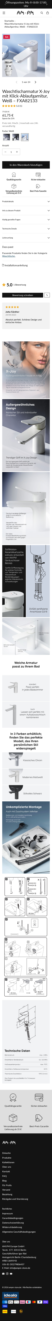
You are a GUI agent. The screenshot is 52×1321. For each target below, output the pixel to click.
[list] (26, 55)
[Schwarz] (15, 137)
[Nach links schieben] (5, 4)
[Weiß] (25, 137)
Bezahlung (7, 1194)
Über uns (6, 1166)
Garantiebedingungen (12, 1218)
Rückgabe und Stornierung (15, 1199)
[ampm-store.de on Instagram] (7, 1274)
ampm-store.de (15, 1287)
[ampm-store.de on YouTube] (11, 1274)
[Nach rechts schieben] (47, 4)
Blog (4, 1180)
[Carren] (48, 13)
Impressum (7, 1213)
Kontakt (6, 1171)
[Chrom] (6, 137)
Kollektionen (8, 1162)
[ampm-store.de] (25, 13)
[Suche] (42, 13)
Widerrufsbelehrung (12, 1227)
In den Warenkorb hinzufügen (26, 164)
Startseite (9, 20)
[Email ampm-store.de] (3, 1274)
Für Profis (7, 1185)
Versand (6, 1189)
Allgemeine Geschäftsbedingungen (19, 1231)
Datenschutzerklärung (13, 1222)
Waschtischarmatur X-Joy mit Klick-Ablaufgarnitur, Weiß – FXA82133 (22, 25)
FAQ (4, 1176)
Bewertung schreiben (22, 295)
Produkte (6, 1157)
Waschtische (8, 256)
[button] (9, 105)
